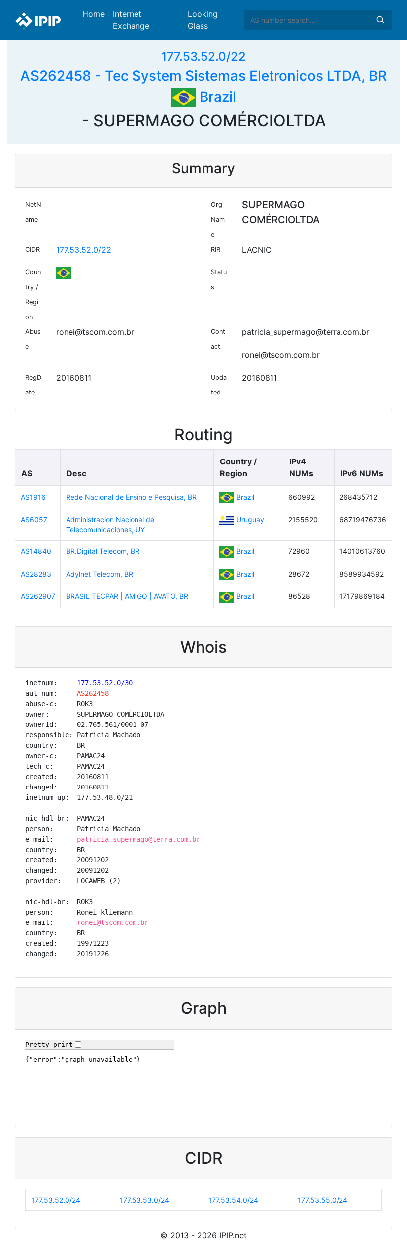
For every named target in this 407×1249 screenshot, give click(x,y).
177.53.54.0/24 (233, 1200)
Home (93, 14)
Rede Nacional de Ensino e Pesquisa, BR (131, 497)
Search (380, 19)
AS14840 (36, 551)
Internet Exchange (131, 20)
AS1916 (33, 497)
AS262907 (38, 596)
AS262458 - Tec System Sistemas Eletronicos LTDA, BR (203, 75)
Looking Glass (203, 20)
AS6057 (34, 519)
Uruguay (250, 519)
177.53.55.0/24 (322, 1200)
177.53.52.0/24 (55, 1200)
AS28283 (36, 574)
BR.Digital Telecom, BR (102, 551)
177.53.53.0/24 (144, 1200)
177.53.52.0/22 (203, 56)
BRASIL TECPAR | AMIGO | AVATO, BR (127, 596)
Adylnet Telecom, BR (99, 574)
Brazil (216, 96)
